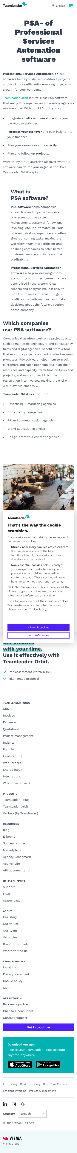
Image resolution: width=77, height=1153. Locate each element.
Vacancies (10, 937)
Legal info (10, 967)
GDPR (7, 987)
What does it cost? (16, 783)
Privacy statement (16, 974)
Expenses (10, 722)
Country (9, 1113)
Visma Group (11, 1143)
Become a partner (16, 1004)
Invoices (9, 715)
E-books (9, 836)
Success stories (14, 843)
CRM (6, 709)
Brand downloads (15, 944)
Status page (11, 900)
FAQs (6, 893)
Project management (18, 736)
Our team (10, 930)
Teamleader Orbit (15, 98)
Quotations (11, 729)
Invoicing (34, 1084)
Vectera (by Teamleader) (20, 813)
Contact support (15, 1018)
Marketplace (12, 850)
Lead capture (12, 756)
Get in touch (36, 1027)
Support (9, 887)
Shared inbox (12, 769)
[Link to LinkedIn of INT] (5, 1104)
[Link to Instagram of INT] (14, 1104)
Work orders (12, 763)
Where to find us (15, 951)
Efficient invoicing (14, 1090)
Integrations (12, 776)
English (60, 5)
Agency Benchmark (17, 857)
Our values (11, 924)
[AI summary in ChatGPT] (22, 1104)
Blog (6, 830)
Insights (8, 742)
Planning (9, 749)
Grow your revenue (55, 1084)
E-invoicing (10, 1084)
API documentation (17, 870)
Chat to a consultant (18, 1011)
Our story (10, 917)
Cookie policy (12, 981)
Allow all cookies (38, 627)
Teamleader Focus (16, 799)
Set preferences (38, 635)
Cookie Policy (37, 609)
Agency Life (11, 863)
